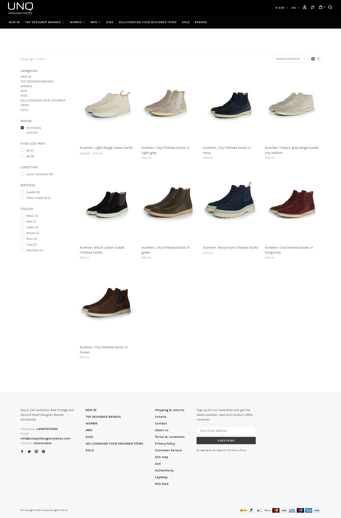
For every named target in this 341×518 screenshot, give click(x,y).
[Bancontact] (259, 511)
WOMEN (76, 22)
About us (162, 430)
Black (32, 216)
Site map (161, 457)
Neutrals (34, 250)
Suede (33, 192)
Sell (158, 464)
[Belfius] (267, 511)
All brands (33, 128)
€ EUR (280, 7)
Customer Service (168, 450)
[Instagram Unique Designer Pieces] (36, 452)
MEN (94, 22)
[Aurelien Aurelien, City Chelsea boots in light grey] (169, 105)
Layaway (161, 477)
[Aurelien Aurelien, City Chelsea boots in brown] (108, 305)
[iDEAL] (243, 511)
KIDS (110, 22)
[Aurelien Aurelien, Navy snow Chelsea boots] (231, 205)
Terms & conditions (170, 437)
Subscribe (226, 440)
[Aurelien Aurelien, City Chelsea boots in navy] (231, 105)
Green (32, 227)
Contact (161, 423)
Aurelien (32, 132)
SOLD (186, 22)
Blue (31, 239)
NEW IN (14, 22)
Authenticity (164, 470)
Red (31, 221)
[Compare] (313, 7)
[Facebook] (22, 452)
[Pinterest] (43, 452)
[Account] (305, 7)
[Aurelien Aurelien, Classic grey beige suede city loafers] (293, 105)
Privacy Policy (165, 443)
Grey (31, 244)
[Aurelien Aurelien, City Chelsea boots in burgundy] (293, 205)
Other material (38, 198)
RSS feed (162, 484)
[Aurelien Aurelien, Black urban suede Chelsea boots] (108, 205)
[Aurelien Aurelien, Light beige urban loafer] (108, 105)
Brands (201, 22)
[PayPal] (251, 511)
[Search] (330, 7)
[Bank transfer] (316, 511)
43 (30, 150)
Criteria (160, 417)
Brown (32, 233)
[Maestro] (300, 511)
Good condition (39, 174)
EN (294, 7)
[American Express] (308, 511)
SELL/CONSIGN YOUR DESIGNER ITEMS (148, 22)
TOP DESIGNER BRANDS (43, 22)
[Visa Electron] (292, 511)
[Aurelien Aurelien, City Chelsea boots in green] (169, 205)
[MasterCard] (276, 511)
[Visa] (284, 511)
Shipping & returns (170, 410)
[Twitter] (29, 452)
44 (30, 156)
